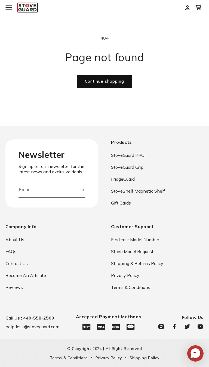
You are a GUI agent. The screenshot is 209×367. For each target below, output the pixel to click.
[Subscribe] (82, 190)
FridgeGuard (123, 179)
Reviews (14, 287)
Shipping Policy (144, 357)
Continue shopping (104, 81)
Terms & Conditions (130, 287)
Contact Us (16, 263)
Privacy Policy (125, 275)
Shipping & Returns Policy (137, 263)
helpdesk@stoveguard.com (32, 326)
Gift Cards (121, 203)
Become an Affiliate (25, 275)
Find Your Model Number (135, 239)
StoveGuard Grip (127, 167)
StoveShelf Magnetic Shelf (138, 191)
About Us (14, 239)
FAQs (10, 251)
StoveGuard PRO (128, 155)
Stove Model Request (132, 251)
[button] (10, 7)
